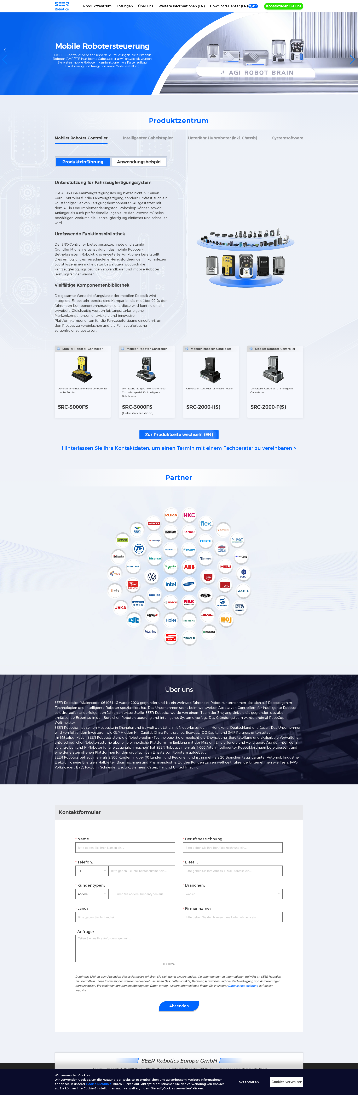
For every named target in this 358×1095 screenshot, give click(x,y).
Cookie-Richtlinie (98, 1084)
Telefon (84, 862)
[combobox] (233, 894)
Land (82, 908)
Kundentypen (90, 885)
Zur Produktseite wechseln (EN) (179, 434)
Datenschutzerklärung (243, 985)
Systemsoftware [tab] (287, 138)
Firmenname (197, 908)
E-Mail (191, 862)
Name (83, 839)
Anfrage (85, 931)
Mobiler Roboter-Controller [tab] (81, 138)
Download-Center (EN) (229, 6)
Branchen (194, 885)
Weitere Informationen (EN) (181, 6)
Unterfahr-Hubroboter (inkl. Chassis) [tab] (222, 138)
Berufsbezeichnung (203, 839)
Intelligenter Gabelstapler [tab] (148, 138)
